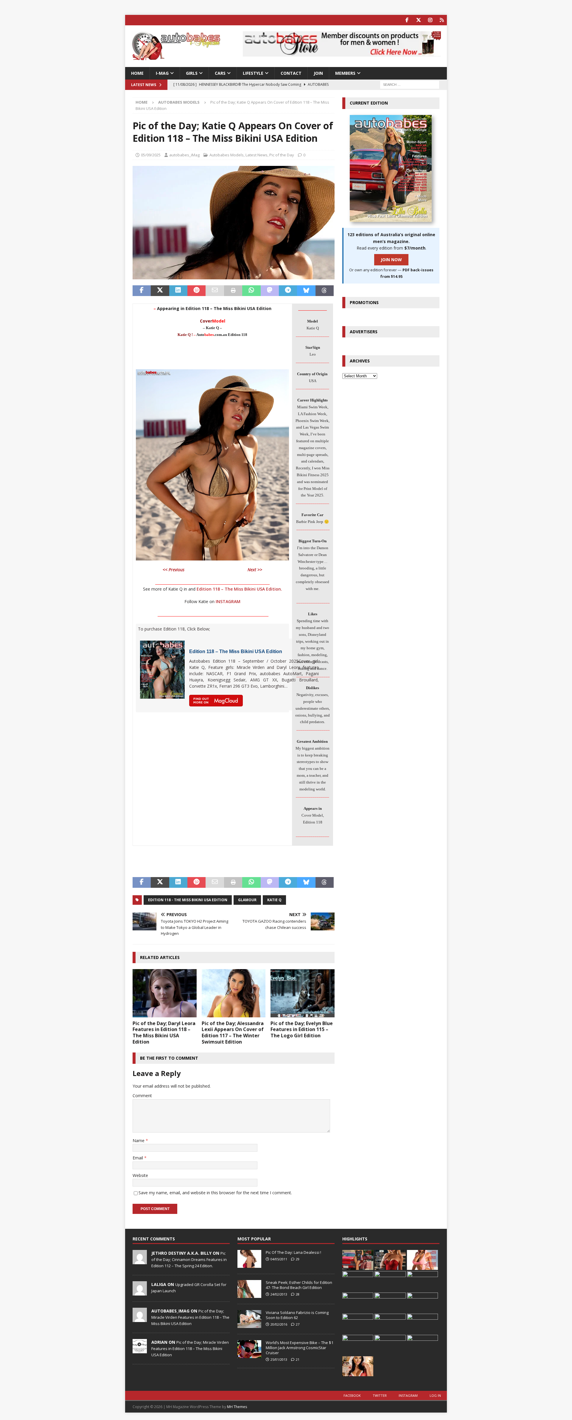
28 (297, 1294)
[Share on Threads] (324, 290)
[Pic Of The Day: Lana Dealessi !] (249, 1259)
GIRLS (192, 73)
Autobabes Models (226, 155)
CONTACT (291, 73)
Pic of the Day (281, 155)
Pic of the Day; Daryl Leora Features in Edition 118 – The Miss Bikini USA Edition (164, 1032)
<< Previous (173, 569)
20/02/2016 (279, 1324)
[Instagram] (430, 20)
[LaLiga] (140, 1292)
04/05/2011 (279, 1259)
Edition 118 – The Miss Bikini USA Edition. (239, 589)
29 (297, 1259)
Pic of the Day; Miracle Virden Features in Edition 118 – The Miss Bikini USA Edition (190, 1317)
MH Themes (237, 1406)
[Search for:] (409, 84)
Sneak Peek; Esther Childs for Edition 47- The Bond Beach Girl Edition (299, 1285)
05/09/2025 (151, 155)
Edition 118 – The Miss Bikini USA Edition (235, 651)
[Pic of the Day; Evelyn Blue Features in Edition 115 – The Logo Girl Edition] (303, 993)
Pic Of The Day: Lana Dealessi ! (293, 1252)
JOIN (318, 73)
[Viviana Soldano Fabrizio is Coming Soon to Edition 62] (249, 1319)
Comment (142, 1095)
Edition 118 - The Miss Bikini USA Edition (187, 899)
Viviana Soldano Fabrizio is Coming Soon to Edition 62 (297, 1315)
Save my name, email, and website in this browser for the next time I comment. (215, 1192)
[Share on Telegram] (288, 290)
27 (297, 1324)
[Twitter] (418, 20)
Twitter (380, 1395)
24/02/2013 (279, 1294)
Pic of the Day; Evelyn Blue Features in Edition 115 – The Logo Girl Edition (302, 1029)
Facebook (352, 1395)
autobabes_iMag (184, 155)
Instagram (408, 1395)
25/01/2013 (279, 1359)
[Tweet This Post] (160, 290)
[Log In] (441, 20)
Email (138, 1158)
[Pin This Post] (196, 290)
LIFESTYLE (253, 73)
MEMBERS (345, 73)
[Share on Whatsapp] (251, 290)
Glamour (247, 899)
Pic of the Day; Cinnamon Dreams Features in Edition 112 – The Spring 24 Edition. (189, 1259)
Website (140, 1175)
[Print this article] (233, 290)
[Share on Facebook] (142, 290)
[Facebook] (407, 20)
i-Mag (162, 73)
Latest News (256, 155)
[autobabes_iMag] (140, 1318)
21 (297, 1359)
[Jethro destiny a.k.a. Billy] (140, 1261)
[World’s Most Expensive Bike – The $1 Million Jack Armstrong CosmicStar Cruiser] (249, 1349)
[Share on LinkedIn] (178, 290)
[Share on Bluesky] (306, 290)
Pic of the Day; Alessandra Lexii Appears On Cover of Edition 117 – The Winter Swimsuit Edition (233, 1032)
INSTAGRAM (228, 601)
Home (137, 73)
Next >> (255, 569)
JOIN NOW (391, 259)
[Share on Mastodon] (270, 290)
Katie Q (274, 899)
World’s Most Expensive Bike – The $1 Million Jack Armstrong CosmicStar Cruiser (299, 1347)
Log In (435, 1395)
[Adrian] (140, 1350)
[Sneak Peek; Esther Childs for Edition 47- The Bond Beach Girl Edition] (249, 1289)
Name (139, 1140)
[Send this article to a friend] (215, 290)
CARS (220, 73)
